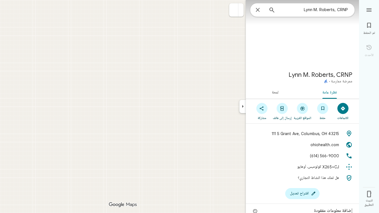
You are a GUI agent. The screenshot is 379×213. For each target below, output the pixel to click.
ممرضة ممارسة (341, 81)
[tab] (331, 92)
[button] (233, 10)
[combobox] (314, 9)
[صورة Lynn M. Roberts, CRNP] (302, 33)
